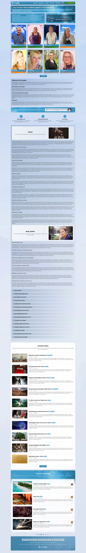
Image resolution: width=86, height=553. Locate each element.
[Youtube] (41, 534)
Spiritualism (52, 377)
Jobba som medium (26, 539)
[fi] (63, 2)
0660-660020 (49, 542)
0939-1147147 (58, 19)
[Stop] (16, 45)
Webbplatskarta (60, 539)
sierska (60, 155)
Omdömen (25, 84)
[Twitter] (49, 534)
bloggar (57, 25)
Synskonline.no (39, 544)
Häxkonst (48, 445)
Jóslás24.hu (54, 544)
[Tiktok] (45, 534)
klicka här (65, 15)
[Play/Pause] (14, 45)
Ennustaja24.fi (50, 544)
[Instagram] (36, 534)
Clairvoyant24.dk (44, 544)
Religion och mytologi (49, 355)
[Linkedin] (43, 534)
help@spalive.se (54, 542)
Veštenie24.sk (65, 544)
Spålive (31, 542)
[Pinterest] (47, 534)
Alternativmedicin (52, 411)
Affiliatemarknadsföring (42, 539)
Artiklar (30, 84)
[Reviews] (43, 110)
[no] (61, 3)
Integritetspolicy (33, 539)
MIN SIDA (24, 72)
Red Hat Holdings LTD (28, 544)
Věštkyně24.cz (58, 544)
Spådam (48, 483)
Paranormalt (46, 366)
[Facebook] (39, 534)
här (69, 121)
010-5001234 (23, 15)
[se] (63, 3)
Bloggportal (54, 539)
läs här (52, 20)
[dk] (61, 2)
